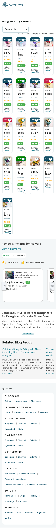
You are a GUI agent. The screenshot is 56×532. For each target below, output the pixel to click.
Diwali (7, 412)
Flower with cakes (27, 473)
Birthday (9, 401)
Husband (9, 512)
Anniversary (21, 401)
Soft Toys (22, 501)
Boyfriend (41, 512)
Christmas (36, 401)
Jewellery (33, 496)
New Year (44, 412)
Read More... (7, 373)
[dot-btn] (3, 45)
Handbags (9, 501)
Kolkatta (33, 423)
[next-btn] (52, 286)
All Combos (10, 473)
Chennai (22, 423)
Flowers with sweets (14, 484)
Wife (19, 512)
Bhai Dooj (18, 412)
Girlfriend (29, 512)
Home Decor (10, 496)
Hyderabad (10, 429)
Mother (8, 518)
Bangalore (9, 423)
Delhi (21, 429)
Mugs (22, 496)
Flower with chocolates (15, 479)
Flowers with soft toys (37, 484)
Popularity (10, 29)
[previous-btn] (4, 286)
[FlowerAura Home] (12, 5)
